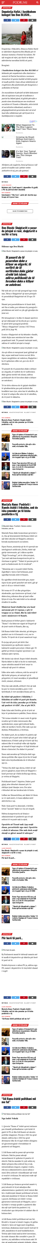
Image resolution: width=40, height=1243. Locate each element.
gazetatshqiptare (16, 412)
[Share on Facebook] (7, 20)
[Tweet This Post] (15, 20)
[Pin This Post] (24, 20)
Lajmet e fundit (30, 412)
